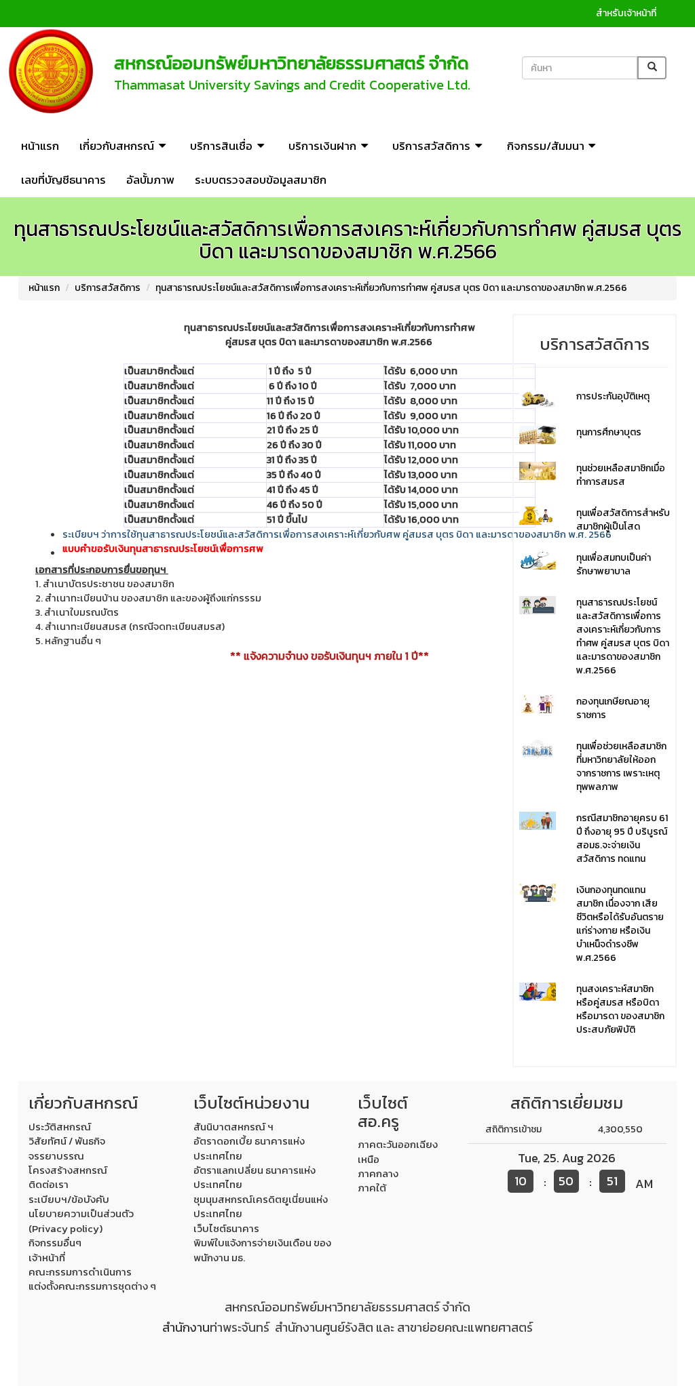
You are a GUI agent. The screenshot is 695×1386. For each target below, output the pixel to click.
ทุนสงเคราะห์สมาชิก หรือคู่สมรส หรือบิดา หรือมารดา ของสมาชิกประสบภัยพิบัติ (620, 1009)
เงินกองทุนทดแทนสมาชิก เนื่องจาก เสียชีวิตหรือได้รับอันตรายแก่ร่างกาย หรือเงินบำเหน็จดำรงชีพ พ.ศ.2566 (620, 924)
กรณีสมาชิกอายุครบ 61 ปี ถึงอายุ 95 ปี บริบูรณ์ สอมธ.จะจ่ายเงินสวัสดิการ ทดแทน (622, 838)
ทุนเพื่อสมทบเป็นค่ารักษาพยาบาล (613, 564)
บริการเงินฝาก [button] (322, 146)
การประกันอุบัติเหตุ (613, 396)
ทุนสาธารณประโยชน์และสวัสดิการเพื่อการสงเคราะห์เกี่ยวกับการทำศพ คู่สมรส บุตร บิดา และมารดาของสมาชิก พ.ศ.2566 (391, 288)
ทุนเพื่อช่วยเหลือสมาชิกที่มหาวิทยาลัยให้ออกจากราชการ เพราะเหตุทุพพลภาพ (621, 766)
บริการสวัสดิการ (107, 288)
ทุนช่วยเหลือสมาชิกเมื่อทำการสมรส (620, 475)
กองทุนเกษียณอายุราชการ (613, 708)
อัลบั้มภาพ (150, 180)
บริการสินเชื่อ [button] (221, 146)
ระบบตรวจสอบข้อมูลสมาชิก (260, 180)
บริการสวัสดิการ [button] (431, 146)
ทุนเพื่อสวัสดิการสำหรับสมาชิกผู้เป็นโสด (623, 520)
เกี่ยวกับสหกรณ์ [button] (116, 146)
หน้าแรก (40, 146)
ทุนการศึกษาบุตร (608, 432)
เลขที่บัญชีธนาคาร (63, 180)
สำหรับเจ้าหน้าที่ (626, 13)
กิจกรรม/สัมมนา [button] (545, 146)
